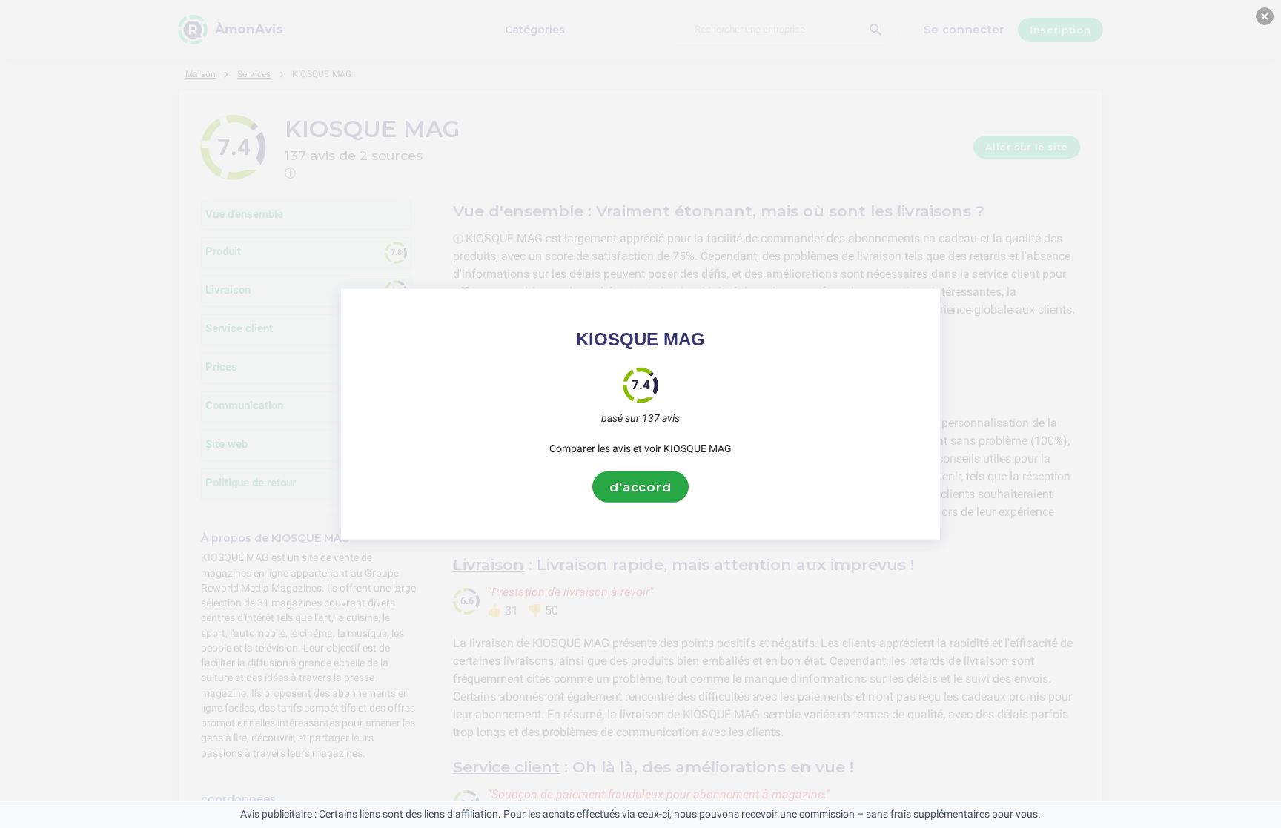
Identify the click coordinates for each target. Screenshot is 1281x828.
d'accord (640, 486)
